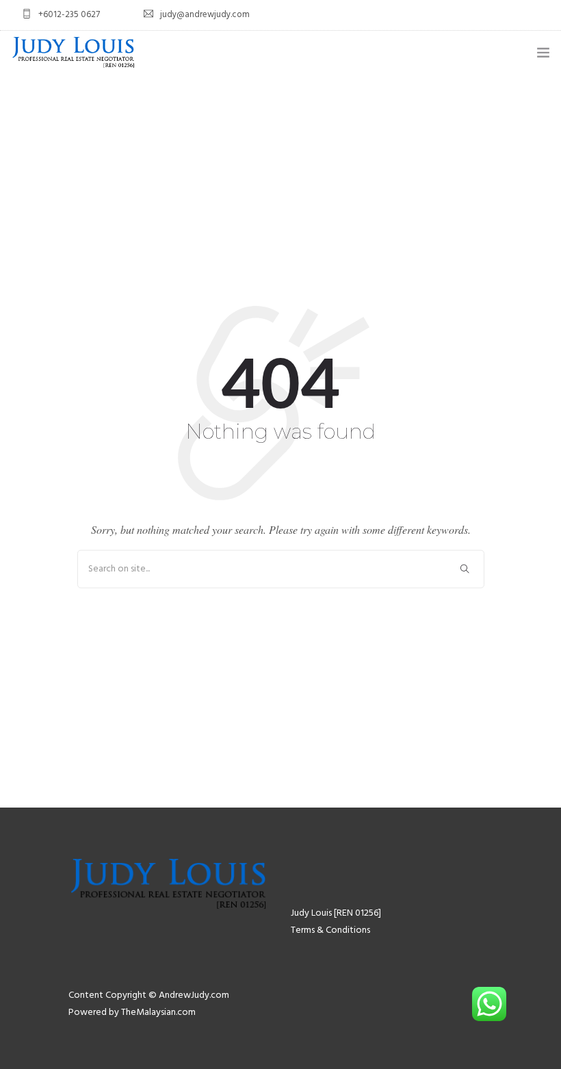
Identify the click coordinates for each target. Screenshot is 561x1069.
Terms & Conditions (330, 930)
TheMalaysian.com (158, 1012)
